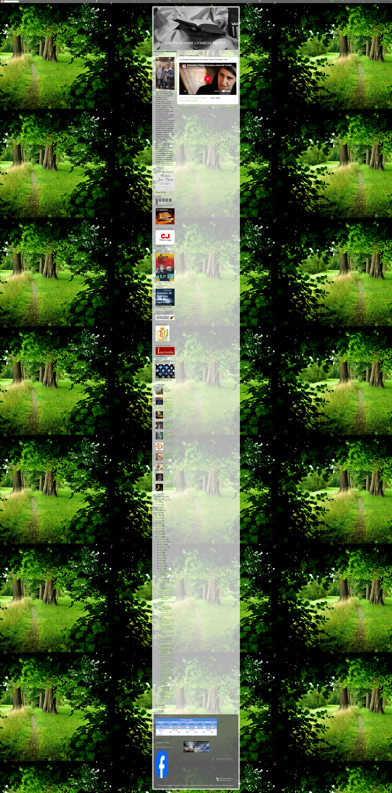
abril (161, 560)
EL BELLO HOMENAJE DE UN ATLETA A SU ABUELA (169, 477)
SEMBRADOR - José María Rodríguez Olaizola (169, 414)
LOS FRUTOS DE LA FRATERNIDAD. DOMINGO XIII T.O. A (169, 436)
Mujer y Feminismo (192, 100)
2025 (160, 502)
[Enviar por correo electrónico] (211, 98)
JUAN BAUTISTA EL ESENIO (168, 389)
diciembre (163, 539)
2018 (160, 521)
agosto (162, 550)
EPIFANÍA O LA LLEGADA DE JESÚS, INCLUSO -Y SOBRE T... (166, 682)
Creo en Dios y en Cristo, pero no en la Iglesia (166, 659)
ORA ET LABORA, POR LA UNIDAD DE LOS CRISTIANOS (166, 621)
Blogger (231, 785)
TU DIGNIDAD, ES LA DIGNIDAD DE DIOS (166, 645)
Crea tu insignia (159, 779)
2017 (160, 523)
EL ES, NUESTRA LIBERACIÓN (164, 588)
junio (161, 555)
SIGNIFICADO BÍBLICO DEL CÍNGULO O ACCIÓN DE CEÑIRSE (168, 426)
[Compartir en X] (215, 98)
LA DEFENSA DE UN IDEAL (168, 444)
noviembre (163, 542)
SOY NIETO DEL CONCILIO (164, 670)
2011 (159, 705)
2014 (160, 531)
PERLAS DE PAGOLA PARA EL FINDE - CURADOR (166, 597)
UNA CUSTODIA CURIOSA (164, 592)
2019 (160, 518)
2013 (160, 534)
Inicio (210, 108)
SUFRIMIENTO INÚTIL (166, 642)
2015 (160, 529)
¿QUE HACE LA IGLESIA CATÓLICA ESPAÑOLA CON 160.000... (166, 573)
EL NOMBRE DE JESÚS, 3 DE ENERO (167, 694)
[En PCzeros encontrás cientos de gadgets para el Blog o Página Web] (224, 778)
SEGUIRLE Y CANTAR (166, 655)
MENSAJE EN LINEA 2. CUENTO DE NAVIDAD (168, 456)
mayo (162, 558)
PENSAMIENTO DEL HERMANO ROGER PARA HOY (166, 650)
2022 (160, 510)
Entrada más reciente (188, 108)
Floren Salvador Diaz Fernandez (164, 749)
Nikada (212, 785)
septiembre (163, 547)
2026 (160, 499)
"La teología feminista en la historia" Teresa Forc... (166, 583)
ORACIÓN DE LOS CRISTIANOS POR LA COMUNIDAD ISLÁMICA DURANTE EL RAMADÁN (164, 403)
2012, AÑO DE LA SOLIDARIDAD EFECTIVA (165, 699)
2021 (160, 513)
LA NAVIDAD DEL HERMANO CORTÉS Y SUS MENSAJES (166, 689)
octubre (162, 544)
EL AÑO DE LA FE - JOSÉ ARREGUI (165, 638)
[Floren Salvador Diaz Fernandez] (162, 777)
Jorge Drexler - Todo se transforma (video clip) (166, 615)
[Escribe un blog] (213, 98)
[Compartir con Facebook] (217, 98)
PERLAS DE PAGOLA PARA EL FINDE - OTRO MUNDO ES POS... (166, 628)
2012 (160, 537)
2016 (160, 526)
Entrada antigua (229, 108)
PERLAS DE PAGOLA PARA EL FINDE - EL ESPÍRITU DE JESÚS (166, 675)
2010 (160, 708)
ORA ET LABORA (164, 578)
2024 (160, 505)
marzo (162, 563)
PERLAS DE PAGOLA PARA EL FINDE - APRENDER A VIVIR (166, 665)
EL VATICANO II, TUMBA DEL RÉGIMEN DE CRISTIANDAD (169, 487)
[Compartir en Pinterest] (219, 98)
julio (161, 552)
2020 (160, 515)
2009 (160, 710)
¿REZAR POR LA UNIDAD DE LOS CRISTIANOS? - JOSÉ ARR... (165, 609)
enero (162, 568)
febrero (162, 566)
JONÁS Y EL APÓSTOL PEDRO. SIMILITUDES (168, 466)
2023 (160, 507)
